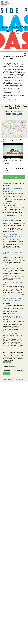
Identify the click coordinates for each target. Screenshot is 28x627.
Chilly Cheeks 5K (8, 220)
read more (9, 201)
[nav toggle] (25, 54)
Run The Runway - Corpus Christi (11, 205)
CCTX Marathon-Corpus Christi (13, 188)
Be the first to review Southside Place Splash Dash (14, 176)
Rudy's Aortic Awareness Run (12, 283)
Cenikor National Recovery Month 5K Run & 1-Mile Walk (12, 317)
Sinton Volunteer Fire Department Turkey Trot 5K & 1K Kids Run (13, 236)
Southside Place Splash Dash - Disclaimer (13, 379)
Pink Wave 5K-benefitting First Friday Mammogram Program (13, 299)
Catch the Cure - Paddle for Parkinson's (12, 253)
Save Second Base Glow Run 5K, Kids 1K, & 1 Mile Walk (13, 334)
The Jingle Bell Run (9, 268)
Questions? (7, 373)
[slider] (6, 172)
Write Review (7, 362)
